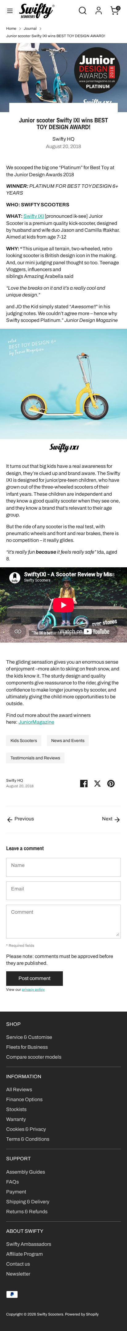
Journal (30, 28)
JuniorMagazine (36, 722)
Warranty (16, 1119)
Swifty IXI (33, 216)
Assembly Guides (25, 1172)
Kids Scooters (23, 740)
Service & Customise (29, 1037)
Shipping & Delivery (27, 1201)
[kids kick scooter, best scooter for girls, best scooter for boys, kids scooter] (63, 454)
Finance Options (24, 1099)
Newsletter (18, 1273)
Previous (24, 818)
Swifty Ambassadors (28, 1244)
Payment (16, 1191)
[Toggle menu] (10, 10)
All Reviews (19, 1089)
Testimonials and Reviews (35, 758)
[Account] (98, 7)
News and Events (67, 740)
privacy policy (33, 989)
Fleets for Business (27, 1047)
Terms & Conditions (27, 1139)
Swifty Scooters (50, 1314)
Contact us (18, 1264)
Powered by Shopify (82, 1314)
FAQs (12, 1181)
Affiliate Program (24, 1254)
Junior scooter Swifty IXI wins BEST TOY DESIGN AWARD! (55, 36)
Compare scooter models (33, 1057)
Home (11, 28)
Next (107, 818)
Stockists (16, 1109)
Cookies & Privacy (26, 1129)
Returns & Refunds (26, 1211)
